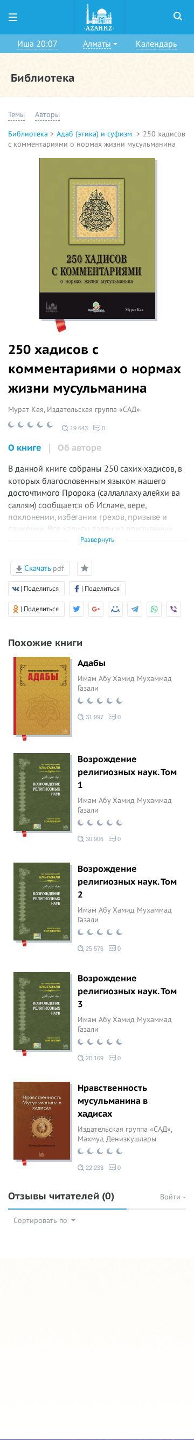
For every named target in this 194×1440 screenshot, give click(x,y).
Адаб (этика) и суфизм (95, 134)
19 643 (78, 428)
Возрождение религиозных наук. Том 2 (127, 882)
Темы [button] (16, 114)
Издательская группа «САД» (93, 409)
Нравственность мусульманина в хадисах (113, 1101)
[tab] (24, 448)
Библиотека (28, 134)
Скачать (43, 568)
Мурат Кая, (27, 409)
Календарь (156, 44)
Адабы (92, 663)
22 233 (93, 1167)
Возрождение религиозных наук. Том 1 (127, 772)
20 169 (93, 1058)
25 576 (93, 948)
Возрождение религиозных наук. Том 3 (127, 991)
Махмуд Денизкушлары (117, 1139)
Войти (171, 1197)
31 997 (93, 717)
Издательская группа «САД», (125, 1129)
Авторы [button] (47, 114)
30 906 (93, 839)
